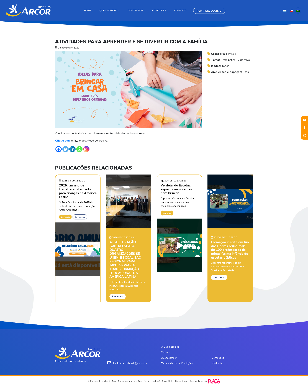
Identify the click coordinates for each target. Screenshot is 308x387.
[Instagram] (86, 149)
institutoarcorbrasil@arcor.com (130, 363)
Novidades (159, 10)
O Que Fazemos (170, 346)
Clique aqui (63, 141)
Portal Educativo (209, 10)
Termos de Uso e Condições (177, 363)
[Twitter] (65, 149)
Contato (180, 10)
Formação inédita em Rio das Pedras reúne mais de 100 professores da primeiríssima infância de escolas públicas (230, 250)
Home (87, 10)
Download (80, 217)
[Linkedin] (72, 149)
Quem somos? (108, 10)
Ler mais (65, 217)
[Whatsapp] (79, 149)
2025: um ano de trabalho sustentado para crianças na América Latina (78, 191)
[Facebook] (58, 149)
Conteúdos (135, 10)
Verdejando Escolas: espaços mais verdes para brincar (176, 189)
